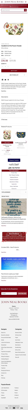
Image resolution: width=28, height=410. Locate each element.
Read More (3, 90)
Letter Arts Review (5, 342)
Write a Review (4, 48)
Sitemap (3, 377)
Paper (16, 337)
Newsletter (3, 345)
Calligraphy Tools (19, 342)
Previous (1, 142)
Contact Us (3, 373)
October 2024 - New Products (10, 247)
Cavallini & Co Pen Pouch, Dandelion (21, 143)
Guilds (2, 340)
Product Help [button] (14, 172)
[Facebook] (2, 79)
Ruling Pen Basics (5, 356)
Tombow (17, 387)
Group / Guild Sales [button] (14, 186)
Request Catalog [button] (14, 160)
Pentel (16, 392)
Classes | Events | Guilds (20, 354)
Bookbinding (18, 347)
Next (26, 142)
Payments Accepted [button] (14, 179)
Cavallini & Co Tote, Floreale (7, 145)
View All (16, 397)
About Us (3, 332)
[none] (14, 28)
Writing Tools (18, 335)
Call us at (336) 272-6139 (14, 319)
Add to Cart (7, 142)
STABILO (17, 395)
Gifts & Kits (17, 349)
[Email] (5, 79)
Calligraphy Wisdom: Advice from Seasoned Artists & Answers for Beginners (13, 218)
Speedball (3, 397)
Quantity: (4, 63)
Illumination (18, 345)
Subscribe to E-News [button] (14, 181)
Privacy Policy (4, 354)
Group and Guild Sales (6, 337)
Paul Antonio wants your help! (10, 274)
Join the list (22, 293)
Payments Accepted (5, 351)
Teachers (3, 368)
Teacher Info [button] (14, 184)
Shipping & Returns (5, 370)
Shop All (17, 357)
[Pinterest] (8, 79)
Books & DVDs (18, 332)
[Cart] (26, 1)
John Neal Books (5, 387)
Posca (2, 392)
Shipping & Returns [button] (14, 177)
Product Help (4, 365)
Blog (2, 375)
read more (3, 225)
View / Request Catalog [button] (14, 175)
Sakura (2, 395)
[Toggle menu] (2, 2)
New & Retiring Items (20, 352)
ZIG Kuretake (4, 390)
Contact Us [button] (14, 188)
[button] (14, 164)
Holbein (16, 390)
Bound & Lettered (5, 335)
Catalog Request (5, 359)
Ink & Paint (17, 340)
